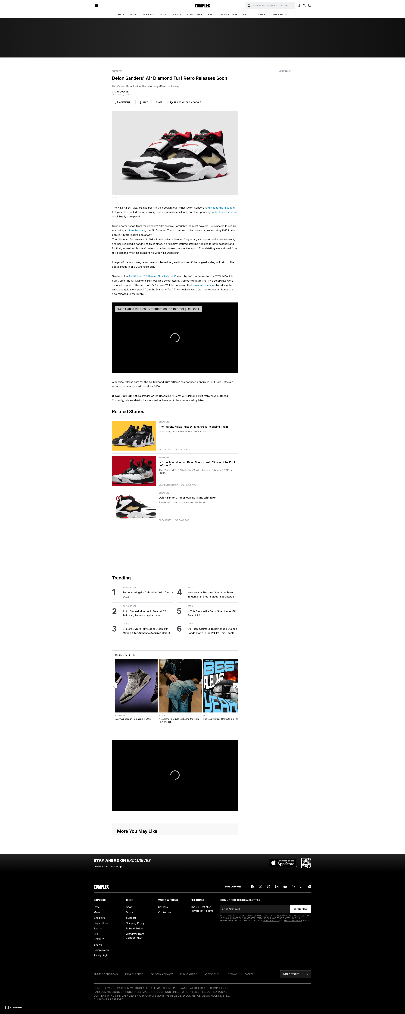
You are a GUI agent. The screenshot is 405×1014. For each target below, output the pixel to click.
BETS (211, 14)
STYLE (133, 14)
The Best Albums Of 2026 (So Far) (221, 719)
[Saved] (299, 5)
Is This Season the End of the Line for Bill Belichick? (212, 613)
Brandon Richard (168, 485)
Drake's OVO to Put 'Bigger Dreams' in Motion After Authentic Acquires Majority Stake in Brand (147, 631)
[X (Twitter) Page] (260, 886)
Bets (190, 606)
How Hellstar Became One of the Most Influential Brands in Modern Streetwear (211, 594)
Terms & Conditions (106, 974)
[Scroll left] (114, 685)
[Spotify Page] (309, 886)
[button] (295, 974)
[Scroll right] (235, 685)
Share (159, 102)
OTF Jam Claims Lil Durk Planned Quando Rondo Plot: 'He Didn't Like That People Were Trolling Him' (212, 631)
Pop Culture (129, 587)
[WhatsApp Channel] (268, 886)
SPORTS (176, 14)
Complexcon (101, 950)
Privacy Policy (271, 920)
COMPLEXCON (279, 14)
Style (126, 624)
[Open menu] (97, 5)
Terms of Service (293, 920)
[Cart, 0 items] (309, 5)
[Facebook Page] (252, 886)
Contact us (164, 912)
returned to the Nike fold (220, 207)
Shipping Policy (135, 923)
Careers (163, 907)
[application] (175, 337)
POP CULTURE (194, 14)
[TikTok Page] (301, 886)
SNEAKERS (148, 14)
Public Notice (188, 974)
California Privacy (161, 974)
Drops (129, 912)
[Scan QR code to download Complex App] (306, 863)
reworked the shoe (204, 285)
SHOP (121, 14)
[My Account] (304, 5)
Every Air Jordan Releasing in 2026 (133, 719)
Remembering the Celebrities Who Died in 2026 (148, 594)
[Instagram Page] (276, 886)
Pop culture (101, 923)
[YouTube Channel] (285, 886)
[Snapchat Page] (293, 886)
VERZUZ (247, 14)
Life (96, 933)
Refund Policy (134, 928)
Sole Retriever (136, 230)
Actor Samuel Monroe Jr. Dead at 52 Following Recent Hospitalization (144, 613)
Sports (98, 928)
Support (131, 917)
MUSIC (163, 14)
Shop (129, 907)
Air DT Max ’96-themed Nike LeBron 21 (152, 276)
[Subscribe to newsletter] (300, 909)
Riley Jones (165, 520)
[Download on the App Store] (283, 863)
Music (191, 624)
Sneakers (117, 71)
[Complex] (202, 5)
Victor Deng (165, 449)
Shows (98, 944)
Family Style (101, 955)
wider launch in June (224, 212)
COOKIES (249, 974)
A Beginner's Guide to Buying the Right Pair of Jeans (179, 720)
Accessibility (212, 974)
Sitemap (232, 974)
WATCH (261, 14)
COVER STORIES (228, 14)
